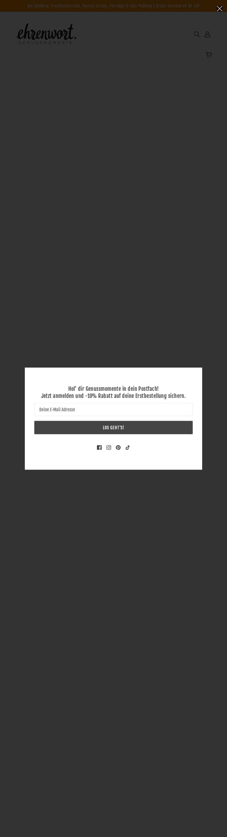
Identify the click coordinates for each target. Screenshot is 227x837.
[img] (99, 447)
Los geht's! (113, 427)
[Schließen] (219, 8)
